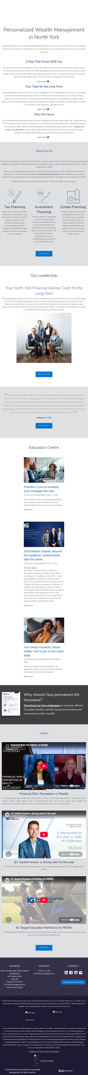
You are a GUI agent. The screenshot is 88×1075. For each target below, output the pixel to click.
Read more (44, 425)
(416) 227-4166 (44, 971)
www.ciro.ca (29, 1020)
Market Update (31, 568)
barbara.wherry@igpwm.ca (44, 973)
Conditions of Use (35, 1052)
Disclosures (55, 1052)
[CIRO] (36, 1014)
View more (44, 947)
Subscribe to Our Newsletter (73, 982)
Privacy (46, 1052)
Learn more (42, 81)
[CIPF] (58, 1014)
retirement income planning (49, 174)
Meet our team (44, 374)
